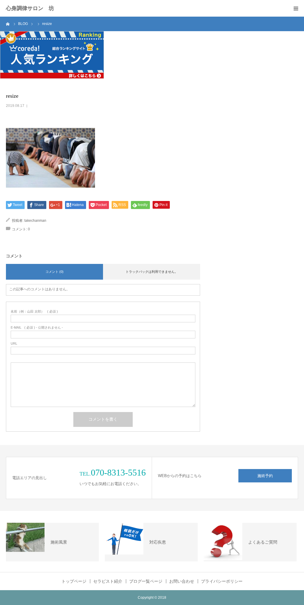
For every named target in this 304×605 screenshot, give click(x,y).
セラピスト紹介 (107, 581)
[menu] (295, 8)
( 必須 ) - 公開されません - (37, 327)
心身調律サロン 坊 (30, 8)
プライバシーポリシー (222, 581)
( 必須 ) (34, 311)
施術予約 (265, 475)
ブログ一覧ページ (145, 581)
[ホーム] (8, 23)
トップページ (73, 581)
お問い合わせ (181, 581)
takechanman (35, 220)
